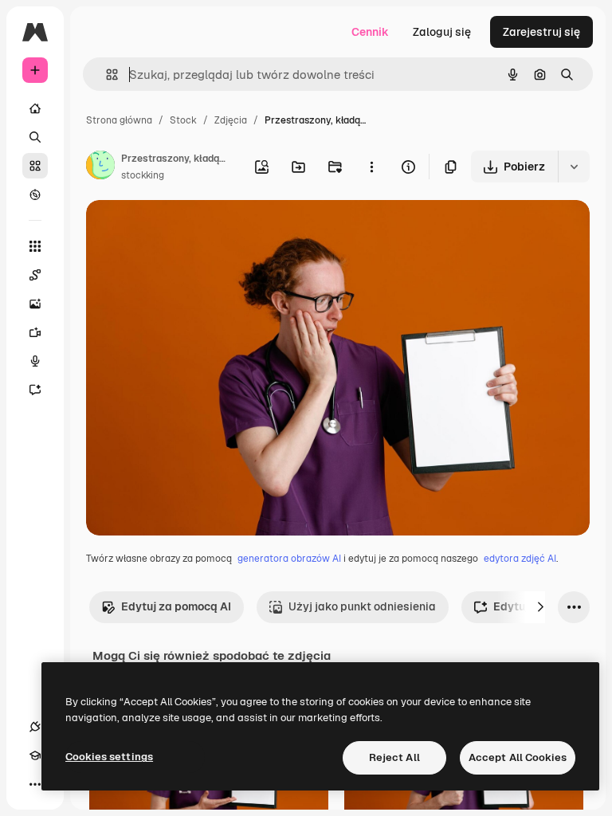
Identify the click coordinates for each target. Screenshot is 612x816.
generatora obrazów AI (289, 558)
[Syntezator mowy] (35, 361)
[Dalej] (540, 607)
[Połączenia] (35, 727)
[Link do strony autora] (100, 167)
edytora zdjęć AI (520, 558)
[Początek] (35, 108)
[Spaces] (35, 275)
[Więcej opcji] (371, 166)
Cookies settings (109, 756)
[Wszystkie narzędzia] (35, 246)
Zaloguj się (442, 32)
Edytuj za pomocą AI (176, 606)
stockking (142, 175)
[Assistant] (35, 389)
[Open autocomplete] (106, 74)
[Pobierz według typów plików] (574, 166)
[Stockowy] (35, 165)
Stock (183, 120)
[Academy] (35, 755)
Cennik (370, 32)
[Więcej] (35, 784)
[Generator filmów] (35, 332)
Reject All (394, 757)
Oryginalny (196, 230)
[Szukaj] (35, 137)
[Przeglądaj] (35, 194)
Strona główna (119, 120)
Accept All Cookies (518, 757)
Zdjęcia (230, 120)
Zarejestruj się (541, 32)
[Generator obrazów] (35, 303)
